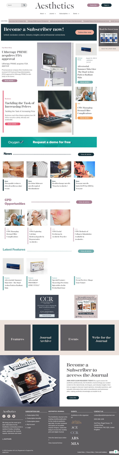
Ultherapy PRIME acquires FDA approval (34, 21)
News (6, 181)
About (42, 13)
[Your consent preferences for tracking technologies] (116, 452)
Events (75, 13)
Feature (7, 278)
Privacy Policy (90, 452)
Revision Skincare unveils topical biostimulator (35, 186)
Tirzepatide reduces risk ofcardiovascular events (92, 21)
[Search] (24, 5)
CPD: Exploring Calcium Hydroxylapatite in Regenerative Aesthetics (36, 236)
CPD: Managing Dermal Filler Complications (84, 111)
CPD (8, 229)
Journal (51, 13)
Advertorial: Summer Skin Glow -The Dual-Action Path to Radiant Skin (86, 72)
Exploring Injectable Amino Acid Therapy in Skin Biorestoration (62, 21)
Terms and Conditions (101, 452)
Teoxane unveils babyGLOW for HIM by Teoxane (85, 186)
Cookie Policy (81, 452)
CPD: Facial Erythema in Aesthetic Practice (59, 234)
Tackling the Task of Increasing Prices (19, 104)
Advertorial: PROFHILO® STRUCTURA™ (34, 282)
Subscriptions (63, 13)
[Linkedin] (8, 416)
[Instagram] (3, 416)
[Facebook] (13, 416)
